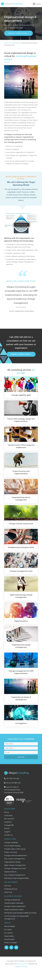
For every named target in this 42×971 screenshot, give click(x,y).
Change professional (12, 900)
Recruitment (9, 819)
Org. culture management (14, 859)
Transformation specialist (13, 903)
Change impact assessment (15, 906)
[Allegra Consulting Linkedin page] (6, 947)
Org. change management (14, 875)
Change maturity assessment (15, 855)
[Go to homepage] (11, 5)
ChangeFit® (9, 825)
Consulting (15, 43)
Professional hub (10, 889)
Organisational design (12, 862)
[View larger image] (21, 233)
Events (6, 828)
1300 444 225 (21, 337)
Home (6, 43)
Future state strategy (12, 846)
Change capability (11, 842)
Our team (8, 929)
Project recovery (10, 852)
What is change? (10, 942)
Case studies (9, 936)
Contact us (8, 835)
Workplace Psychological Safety (16, 878)
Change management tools (15, 868)
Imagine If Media (21, 966)
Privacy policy (22, 964)
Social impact (9, 939)
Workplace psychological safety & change (20, 913)
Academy (8, 822)
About (6, 812)
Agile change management (15, 865)
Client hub (8, 892)
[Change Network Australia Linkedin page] (16, 947)
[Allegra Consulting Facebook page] (11, 947)
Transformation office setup (15, 849)
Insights (7, 832)
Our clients (8, 933)
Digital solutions (10, 872)
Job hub (7, 886)
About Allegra (9, 926)
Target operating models (13, 910)
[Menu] (34, 4)
